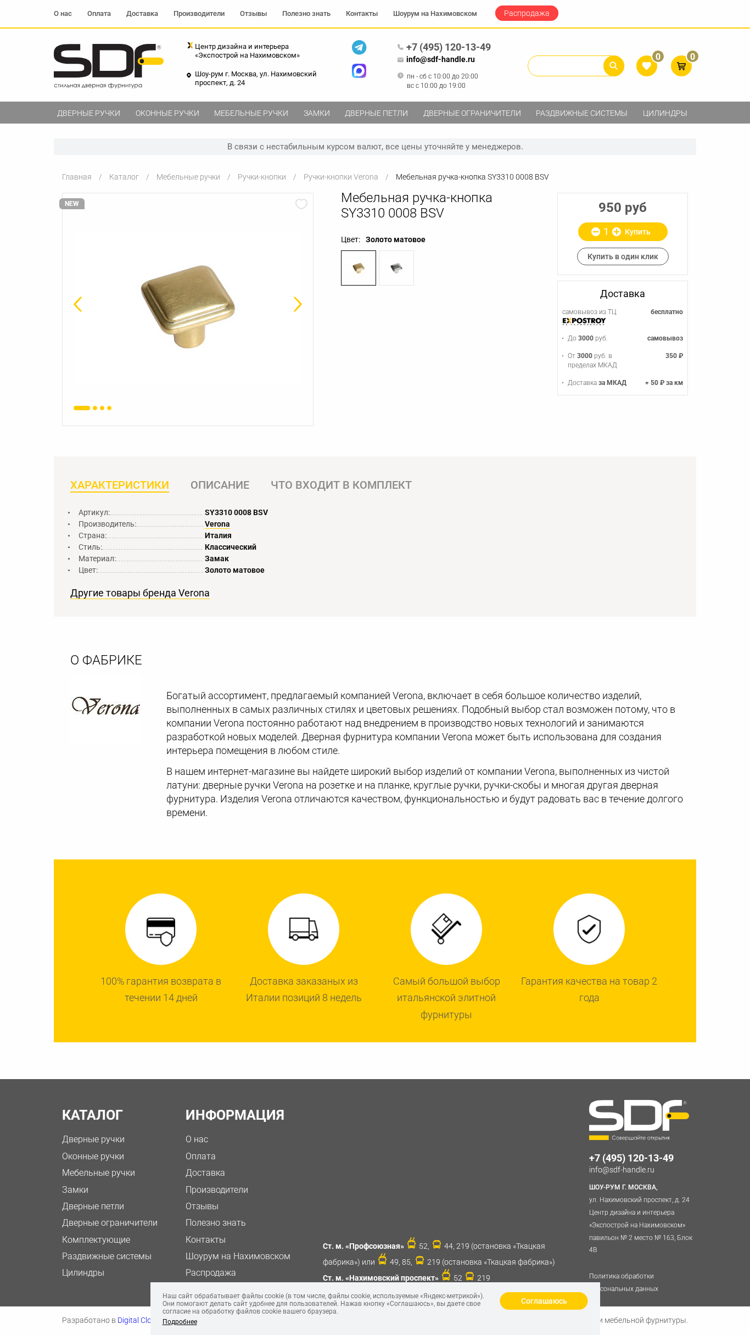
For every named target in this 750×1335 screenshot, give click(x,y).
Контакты (362, 13)
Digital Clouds (140, 1320)
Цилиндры (665, 113)
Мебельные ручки (251, 113)
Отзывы (253, 13)
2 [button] (95, 408)
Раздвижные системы (582, 113)
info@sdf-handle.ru (440, 59)
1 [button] (82, 408)
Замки (317, 113)
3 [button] (102, 408)
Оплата (99, 13)
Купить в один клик (622, 256)
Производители (199, 13)
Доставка (142, 13)
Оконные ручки (167, 113)
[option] (188, 307)
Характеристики (119, 484)
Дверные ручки (88, 113)
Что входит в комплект (341, 484)
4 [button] (109, 408)
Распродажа (527, 13)
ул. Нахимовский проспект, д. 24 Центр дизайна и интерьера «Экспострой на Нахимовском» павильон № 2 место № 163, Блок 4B (640, 1218)
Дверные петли (376, 113)
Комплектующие (96, 1240)
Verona (217, 524)
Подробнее (180, 1322)
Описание (220, 484)
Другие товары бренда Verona (140, 593)
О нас (63, 13)
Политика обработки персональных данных (623, 1282)
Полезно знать (306, 13)
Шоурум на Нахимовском (435, 13)
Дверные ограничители (472, 113)
